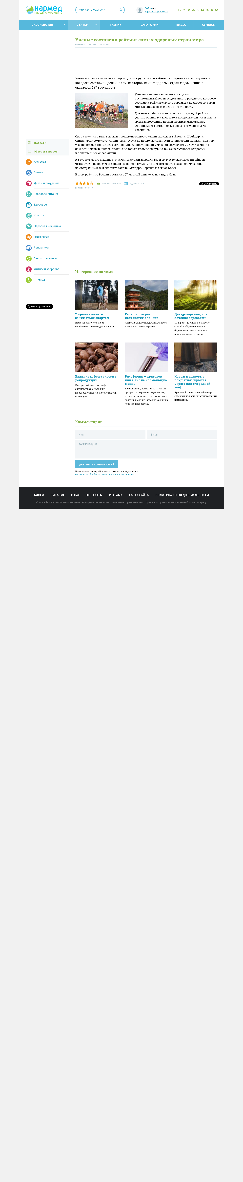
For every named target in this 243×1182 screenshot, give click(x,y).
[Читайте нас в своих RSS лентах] (207, 10)
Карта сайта (139, 495)
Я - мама (39, 280)
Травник (114, 25)
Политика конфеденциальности (182, 495)
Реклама (115, 495)
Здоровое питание (46, 194)
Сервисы (208, 25)
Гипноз (38, 172)
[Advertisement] (146, 63)
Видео (181, 25)
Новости (40, 143)
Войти (148, 8)
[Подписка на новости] (212, 10)
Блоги (39, 495)
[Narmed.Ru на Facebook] (184, 10)
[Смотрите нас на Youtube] (193, 10)
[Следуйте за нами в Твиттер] (188, 10)
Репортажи (41, 247)
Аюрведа (40, 161)
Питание (57, 495)
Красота (39, 215)
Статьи (82, 25)
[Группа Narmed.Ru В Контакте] (179, 10)
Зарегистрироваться (156, 11)
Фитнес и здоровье (46, 269)
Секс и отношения (46, 258)
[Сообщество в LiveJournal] (198, 10)
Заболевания (42, 25)
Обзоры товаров (46, 151)
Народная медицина (47, 226)
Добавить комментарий (97, 464)
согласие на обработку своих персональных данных (104, 474)
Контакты (94, 495)
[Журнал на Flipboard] (202, 10)
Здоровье (40, 204)
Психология (41, 237)
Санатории (150, 25)
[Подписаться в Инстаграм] (216, 10)
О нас (75, 495)
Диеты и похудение (46, 183)
